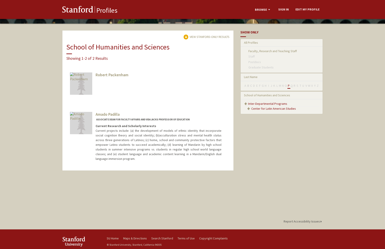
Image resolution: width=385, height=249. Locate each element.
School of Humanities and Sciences (267, 95)
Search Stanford (162, 238)
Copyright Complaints (213, 238)
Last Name (251, 77)
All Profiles (251, 43)
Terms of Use (186, 238)
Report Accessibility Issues (302, 221)
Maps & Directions (135, 238)
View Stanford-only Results (209, 37)
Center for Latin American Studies (273, 109)
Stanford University (81, 241)
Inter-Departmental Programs (267, 104)
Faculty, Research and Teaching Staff (272, 51)
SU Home (113, 238)
